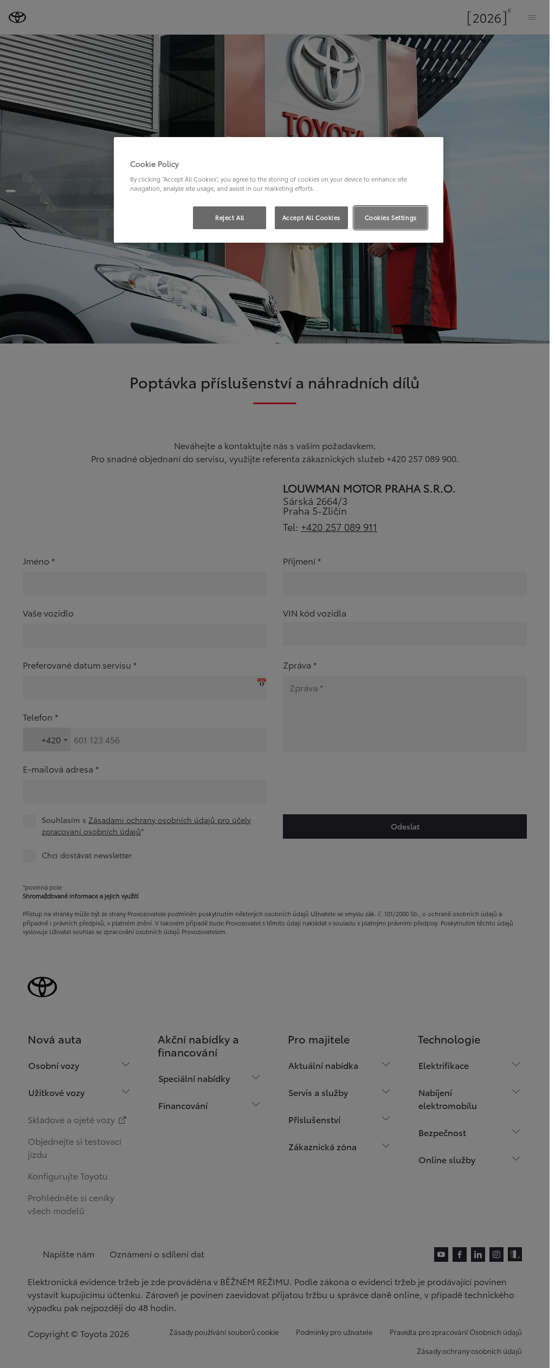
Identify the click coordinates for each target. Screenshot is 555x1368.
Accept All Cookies (311, 217)
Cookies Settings (391, 217)
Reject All (229, 217)
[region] (278, 190)
